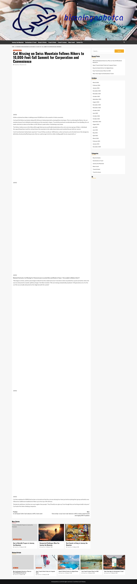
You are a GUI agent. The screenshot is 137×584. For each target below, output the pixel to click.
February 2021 (96, 141)
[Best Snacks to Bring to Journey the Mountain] (78, 532)
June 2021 (95, 130)
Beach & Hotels (42, 42)
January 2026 (96, 88)
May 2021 (95, 132)
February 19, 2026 (46, 574)
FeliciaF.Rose (16, 64)
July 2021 (95, 127)
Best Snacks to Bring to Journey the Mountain (77, 544)
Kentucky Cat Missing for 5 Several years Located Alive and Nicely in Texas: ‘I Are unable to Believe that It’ (49, 278)
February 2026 (96, 85)
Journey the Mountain (18, 42)
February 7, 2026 (49, 547)
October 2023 (96, 110)
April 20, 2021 (23, 64)
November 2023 (97, 107)
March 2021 (96, 138)
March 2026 (96, 82)
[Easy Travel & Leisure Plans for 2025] (91, 562)
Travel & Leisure (62, 42)
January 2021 (96, 144)
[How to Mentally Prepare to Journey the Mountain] (24, 532)
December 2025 (97, 90)
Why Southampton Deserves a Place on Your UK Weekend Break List (107, 61)
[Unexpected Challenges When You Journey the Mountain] (51, 532)
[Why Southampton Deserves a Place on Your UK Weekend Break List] (23, 562)
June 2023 (95, 113)
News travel (71, 42)
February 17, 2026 (69, 573)
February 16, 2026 (92, 573)
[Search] (124, 42)
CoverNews (76, 581)
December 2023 (97, 104)
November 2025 (97, 93)
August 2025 (96, 102)
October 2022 (96, 116)
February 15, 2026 (114, 573)
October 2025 (96, 96)
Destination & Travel (30, 42)
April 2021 (95, 135)
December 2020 (97, 146)
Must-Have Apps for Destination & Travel (103, 73)
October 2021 (96, 118)
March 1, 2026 (23, 574)
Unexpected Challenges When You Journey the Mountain (49, 544)
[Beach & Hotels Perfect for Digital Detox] (68, 562)
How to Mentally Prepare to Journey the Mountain (23, 544)
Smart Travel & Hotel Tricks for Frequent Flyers (105, 65)
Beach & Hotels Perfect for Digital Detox (103, 68)
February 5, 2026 (76, 547)
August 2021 (96, 124)
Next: (71, 513)
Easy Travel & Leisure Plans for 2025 (102, 70)
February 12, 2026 (23, 547)
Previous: (27, 513)
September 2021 (97, 121)
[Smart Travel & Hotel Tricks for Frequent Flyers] (46, 562)
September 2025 (97, 99)
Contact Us (79, 42)
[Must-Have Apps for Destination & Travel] (114, 562)
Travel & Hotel (52, 42)
